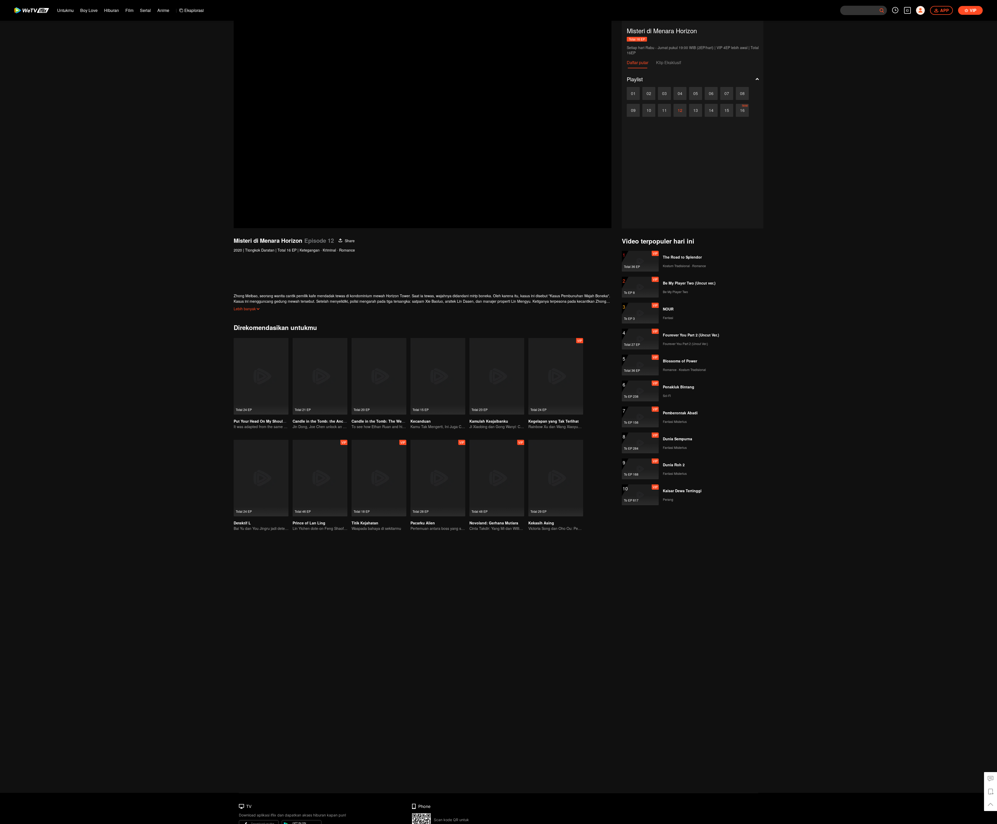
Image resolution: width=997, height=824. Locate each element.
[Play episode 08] (742, 93)
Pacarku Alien (422, 522)
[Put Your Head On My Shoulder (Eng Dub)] (261, 376)
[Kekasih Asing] (555, 478)
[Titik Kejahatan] (379, 478)
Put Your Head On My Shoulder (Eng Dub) (270, 421)
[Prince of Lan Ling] (320, 478)
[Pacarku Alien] (437, 478)
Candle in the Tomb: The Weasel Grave (386, 421)
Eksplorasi (194, 10)
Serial (145, 10)
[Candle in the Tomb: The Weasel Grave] (379, 376)
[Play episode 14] (711, 110)
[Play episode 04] (679, 93)
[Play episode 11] (664, 110)
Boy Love (89, 10)
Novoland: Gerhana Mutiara (493, 522)
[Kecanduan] (437, 376)
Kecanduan (420, 421)
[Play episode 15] (726, 110)
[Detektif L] (261, 478)
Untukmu (65, 10)
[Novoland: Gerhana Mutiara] (496, 478)
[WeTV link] (31, 10)
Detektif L (242, 522)
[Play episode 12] (679, 110)
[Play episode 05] (695, 93)
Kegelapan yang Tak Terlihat (553, 421)
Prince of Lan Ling (309, 522)
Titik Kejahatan (365, 522)
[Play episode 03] (664, 93)
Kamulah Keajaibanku (488, 421)
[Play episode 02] (648, 93)
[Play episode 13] (695, 110)
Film (129, 10)
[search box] (882, 10)
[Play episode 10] (648, 110)
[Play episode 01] (633, 93)
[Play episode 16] (742, 110)
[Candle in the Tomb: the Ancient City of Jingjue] (320, 376)
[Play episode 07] (726, 93)
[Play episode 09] (633, 110)
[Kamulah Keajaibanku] (496, 376)
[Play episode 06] (711, 93)
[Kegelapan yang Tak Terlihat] (555, 376)
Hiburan (111, 10)
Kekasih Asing (541, 522)
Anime (163, 10)
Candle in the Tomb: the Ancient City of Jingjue (335, 421)
